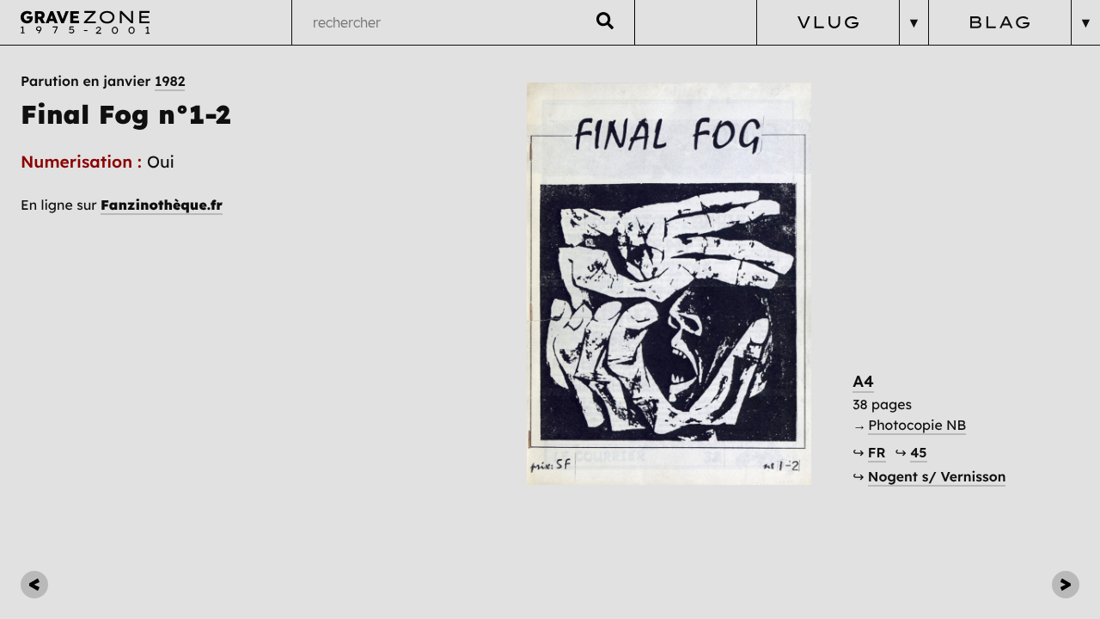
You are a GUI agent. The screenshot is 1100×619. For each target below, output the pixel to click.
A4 (863, 381)
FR (877, 452)
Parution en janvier (103, 81)
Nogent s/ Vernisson (937, 476)
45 (918, 452)
